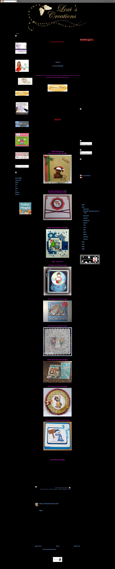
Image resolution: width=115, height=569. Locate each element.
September (86, 220)
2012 (83, 242)
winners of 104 (66, 489)
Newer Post (38, 546)
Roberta (58, 62)
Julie (16, 188)
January (85, 239)
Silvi (65, 191)
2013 (83, 207)
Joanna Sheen (53, 489)
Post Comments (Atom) (49, 549)
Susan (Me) (18, 178)
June (84, 227)
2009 (83, 249)
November (86, 215)
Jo (16, 186)
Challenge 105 (44, 489)
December (86, 209)
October (85, 218)
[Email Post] (69, 487)
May (84, 229)
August (85, 222)
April (84, 232)
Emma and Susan (85, 175)
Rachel (17, 194)
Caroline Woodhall (58, 66)
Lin (16, 190)
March (85, 234)
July (84, 225)
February (86, 236)
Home (17, 33)
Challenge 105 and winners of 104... (48, 39)
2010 (83, 246)
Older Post (77, 546)
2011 (83, 244)
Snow (59, 489)
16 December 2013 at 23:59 (51, 503)
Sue (16, 184)
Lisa (62, 151)
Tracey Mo (18, 180)
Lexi (81, 177)
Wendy (41, 503)
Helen (16, 182)
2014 (83, 204)
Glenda (17, 192)
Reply (40, 510)
